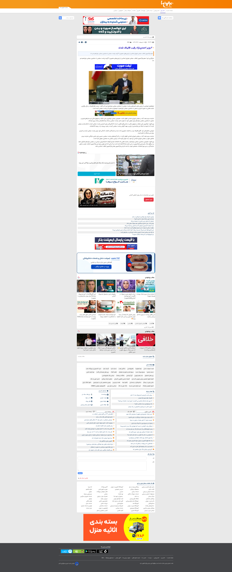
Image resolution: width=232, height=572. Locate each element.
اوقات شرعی (103, 405)
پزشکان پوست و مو (134, 487)
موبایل (90, 499)
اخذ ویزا (90, 487)
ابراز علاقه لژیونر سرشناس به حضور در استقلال (102, 447)
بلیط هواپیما (138, 369)
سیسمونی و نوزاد (88, 494)
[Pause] (118, 174)
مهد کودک (120, 494)
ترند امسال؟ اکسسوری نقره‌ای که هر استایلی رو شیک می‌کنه (139, 226)
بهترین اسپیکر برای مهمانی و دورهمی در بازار (143, 217)
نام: (153, 458)
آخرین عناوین (148, 411)
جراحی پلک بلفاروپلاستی (108, 376)
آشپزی (138, 11)
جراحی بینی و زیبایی (149, 511)
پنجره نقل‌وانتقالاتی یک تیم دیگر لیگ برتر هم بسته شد (139, 429)
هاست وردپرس (116, 382)
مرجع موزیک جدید (140, 372)
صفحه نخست (169, 11)
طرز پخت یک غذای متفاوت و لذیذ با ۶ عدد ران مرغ (99, 432)
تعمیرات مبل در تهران (102, 496)
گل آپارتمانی (129, 376)
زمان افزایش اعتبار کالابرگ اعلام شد (104, 426)
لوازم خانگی (89, 501)
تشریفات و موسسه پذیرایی (116, 506)
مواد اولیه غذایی (90, 372)
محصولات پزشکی (134, 489)
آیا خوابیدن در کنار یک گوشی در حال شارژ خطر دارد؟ (140, 435)
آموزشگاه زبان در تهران (133, 506)
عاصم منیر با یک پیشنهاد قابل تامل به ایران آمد (141, 446)
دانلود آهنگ (114, 372)
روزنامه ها (104, 394)
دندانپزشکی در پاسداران (135, 382)
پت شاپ (136, 496)
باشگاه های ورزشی (134, 499)
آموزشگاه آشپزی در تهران (117, 487)
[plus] (85, 42)
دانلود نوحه (125, 382)
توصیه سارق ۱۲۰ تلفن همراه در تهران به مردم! (141, 420)
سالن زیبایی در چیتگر (148, 382)
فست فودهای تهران (118, 499)
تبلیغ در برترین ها (126, 558)
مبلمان (105, 494)
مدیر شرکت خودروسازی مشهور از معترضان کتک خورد (139, 414)
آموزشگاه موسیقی (134, 508)
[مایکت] (66, 552)
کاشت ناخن (151, 489)
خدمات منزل (89, 504)
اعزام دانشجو (89, 489)
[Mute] (121, 174)
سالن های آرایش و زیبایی (148, 487)
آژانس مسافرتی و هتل (102, 511)
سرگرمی (116, 11)
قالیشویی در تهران (103, 508)
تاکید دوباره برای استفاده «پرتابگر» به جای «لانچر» (141, 417)
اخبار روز (163, 11)
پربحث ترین (89, 411)
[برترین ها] (166, 4)
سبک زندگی (150, 11)
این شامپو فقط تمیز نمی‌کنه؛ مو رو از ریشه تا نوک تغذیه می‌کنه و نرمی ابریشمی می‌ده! (133, 230)
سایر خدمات (89, 508)
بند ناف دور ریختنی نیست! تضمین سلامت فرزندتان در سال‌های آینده (137, 232)
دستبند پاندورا (150, 372)
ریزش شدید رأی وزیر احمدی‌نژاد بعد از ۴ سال (141, 395)
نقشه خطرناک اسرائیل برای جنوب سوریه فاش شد (141, 432)
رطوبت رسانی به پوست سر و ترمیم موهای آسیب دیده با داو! (139, 228)
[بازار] (78, 552)
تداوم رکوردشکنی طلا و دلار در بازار (104, 417)
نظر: (153, 462)
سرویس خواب (104, 499)
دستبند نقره (113, 369)
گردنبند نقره (106, 369)
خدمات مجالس (119, 508)
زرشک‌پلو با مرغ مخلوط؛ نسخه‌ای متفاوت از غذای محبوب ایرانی (97, 435)
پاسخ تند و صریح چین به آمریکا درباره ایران (142, 423)
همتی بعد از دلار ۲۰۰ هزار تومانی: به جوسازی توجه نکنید (98, 429)
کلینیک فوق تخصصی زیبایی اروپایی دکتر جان (143, 379)
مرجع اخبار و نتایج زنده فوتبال (126, 372)
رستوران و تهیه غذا (118, 496)
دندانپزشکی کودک (149, 506)
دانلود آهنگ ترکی (87, 382)
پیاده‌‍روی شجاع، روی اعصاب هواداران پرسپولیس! (141, 438)
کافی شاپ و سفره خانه (117, 501)
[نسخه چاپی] (79, 42)
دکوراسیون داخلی (103, 501)
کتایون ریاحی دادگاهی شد (106, 441)
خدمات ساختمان (103, 506)
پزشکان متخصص (150, 499)
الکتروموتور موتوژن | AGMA (98, 386)
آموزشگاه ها (136, 504)
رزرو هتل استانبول (149, 376)
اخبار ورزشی (157, 11)
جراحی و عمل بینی (111, 386)
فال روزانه (88, 401)
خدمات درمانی (135, 492)
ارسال (80, 473)
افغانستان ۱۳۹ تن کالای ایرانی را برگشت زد (102, 414)
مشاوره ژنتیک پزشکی (107, 379)
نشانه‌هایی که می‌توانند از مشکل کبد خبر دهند (142, 444)
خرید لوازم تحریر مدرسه (135, 386)
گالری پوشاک (104, 487)
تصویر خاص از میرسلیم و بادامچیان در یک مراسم (140, 407)
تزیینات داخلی (104, 504)
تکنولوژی (121, 11)
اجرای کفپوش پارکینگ (148, 386)
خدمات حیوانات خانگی (133, 494)
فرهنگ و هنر (128, 11)
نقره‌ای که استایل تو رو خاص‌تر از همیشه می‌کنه (142, 221)
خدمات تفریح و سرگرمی (86, 496)
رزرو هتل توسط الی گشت (102, 372)
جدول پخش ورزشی (85, 405)
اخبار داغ (130, 411)
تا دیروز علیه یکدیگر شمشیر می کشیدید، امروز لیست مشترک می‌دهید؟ (135, 401)
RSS (103, 558)
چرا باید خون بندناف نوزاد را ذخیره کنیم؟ (144, 219)
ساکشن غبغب (122, 369)
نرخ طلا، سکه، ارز (86, 394)
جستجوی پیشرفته (110, 558)
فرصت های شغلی (136, 558)
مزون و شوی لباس (103, 489)
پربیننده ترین (108, 411)
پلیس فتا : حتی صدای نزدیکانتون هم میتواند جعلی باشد (140, 223)
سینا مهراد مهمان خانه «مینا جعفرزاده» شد (102, 438)
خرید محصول (148, 199)
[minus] (82, 42)
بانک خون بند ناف (122, 386)
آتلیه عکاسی (120, 511)
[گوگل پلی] (90, 552)
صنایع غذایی (120, 504)
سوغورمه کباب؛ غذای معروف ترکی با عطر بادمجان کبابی (100, 423)
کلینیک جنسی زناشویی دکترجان (122, 379)
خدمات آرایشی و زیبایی (148, 492)
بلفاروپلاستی (130, 369)
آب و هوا (88, 398)
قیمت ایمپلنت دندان (149, 369)
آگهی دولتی (118, 558)
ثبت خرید (97, 174)
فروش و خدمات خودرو (86, 506)
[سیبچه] (102, 552)
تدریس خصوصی (119, 489)
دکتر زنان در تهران (150, 501)
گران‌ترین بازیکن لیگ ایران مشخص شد (142, 449)
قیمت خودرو (103, 398)
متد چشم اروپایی (138, 376)
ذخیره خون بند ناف (95, 379)
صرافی (90, 492)
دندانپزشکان (151, 504)
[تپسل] (78, 153)
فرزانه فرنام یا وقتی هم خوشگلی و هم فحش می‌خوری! (100, 444)
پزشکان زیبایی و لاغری (148, 508)
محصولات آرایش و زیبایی (148, 494)
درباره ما (150, 558)
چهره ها (144, 11)
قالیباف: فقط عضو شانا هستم (145, 398)
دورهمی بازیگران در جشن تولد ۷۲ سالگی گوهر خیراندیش (98, 420)
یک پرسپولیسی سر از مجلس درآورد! (143, 404)
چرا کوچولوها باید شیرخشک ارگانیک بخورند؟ (143, 234)
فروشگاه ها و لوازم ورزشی (132, 501)
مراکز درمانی (151, 496)
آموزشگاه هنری (135, 511)
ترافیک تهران (103, 401)
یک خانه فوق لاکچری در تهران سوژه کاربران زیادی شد (140, 441)
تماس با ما (144, 558)
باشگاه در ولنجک (120, 376)
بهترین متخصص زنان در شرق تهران (101, 382)
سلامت (134, 11)
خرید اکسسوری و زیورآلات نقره (93, 369)
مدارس (121, 492)
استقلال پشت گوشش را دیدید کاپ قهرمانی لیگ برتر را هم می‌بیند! (136, 426)
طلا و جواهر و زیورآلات (102, 492)
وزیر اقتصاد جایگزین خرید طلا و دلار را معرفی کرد (100, 450)
